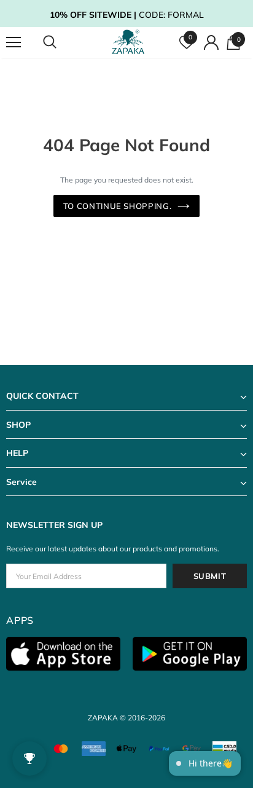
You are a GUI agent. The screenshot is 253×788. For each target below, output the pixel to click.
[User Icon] (211, 42)
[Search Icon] (61, 42)
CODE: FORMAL (127, 14)
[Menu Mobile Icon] (13, 42)
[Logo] (128, 42)
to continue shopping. (117, 206)
